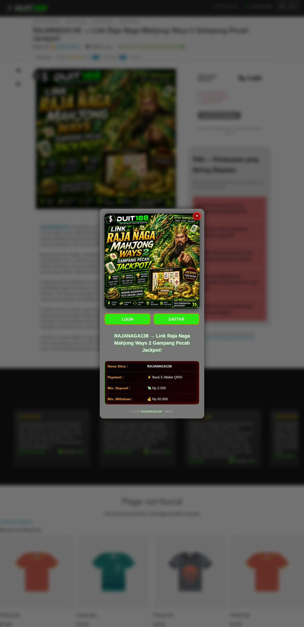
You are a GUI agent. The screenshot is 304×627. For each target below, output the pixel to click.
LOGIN (127, 319)
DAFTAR (177, 319)
